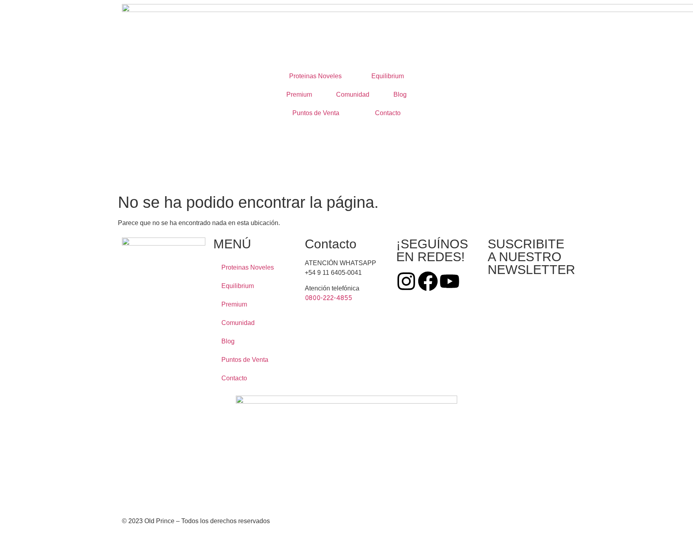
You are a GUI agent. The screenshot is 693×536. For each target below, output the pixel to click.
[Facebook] (428, 281)
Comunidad (352, 94)
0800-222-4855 (328, 298)
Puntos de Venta (315, 113)
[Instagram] (406, 281)
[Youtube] (450, 281)
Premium (299, 94)
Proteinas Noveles (315, 76)
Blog (400, 94)
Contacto (388, 113)
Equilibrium (387, 76)
